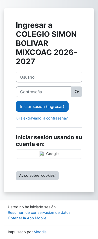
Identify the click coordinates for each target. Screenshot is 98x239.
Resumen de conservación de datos (39, 212)
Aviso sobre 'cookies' (37, 175)
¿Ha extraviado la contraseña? (42, 118)
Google (52, 154)
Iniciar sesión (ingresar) (42, 106)
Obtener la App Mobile (27, 218)
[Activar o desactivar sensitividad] (76, 91)
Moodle (40, 232)
